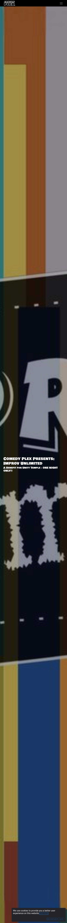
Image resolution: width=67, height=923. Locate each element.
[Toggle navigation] (61, 3)
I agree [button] (61, 919)
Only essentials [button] (52, 919)
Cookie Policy (44, 913)
